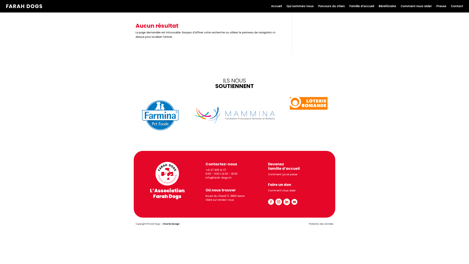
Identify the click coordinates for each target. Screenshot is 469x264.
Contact (457, 6)
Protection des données (321, 223)
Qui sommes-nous (300, 6)
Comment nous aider (416, 6)
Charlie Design (171, 223)
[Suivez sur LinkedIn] (286, 202)
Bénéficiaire (387, 6)
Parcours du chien (331, 6)
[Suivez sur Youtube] (294, 202)
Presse (441, 6)
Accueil (276, 6)
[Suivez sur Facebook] (271, 202)
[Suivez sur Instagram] (278, 202)
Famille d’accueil (361, 6)
